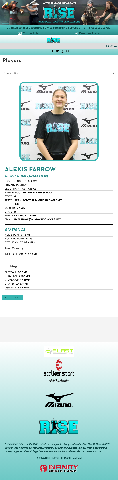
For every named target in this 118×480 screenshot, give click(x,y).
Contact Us (30, 33)
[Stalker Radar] (57, 372)
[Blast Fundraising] (57, 353)
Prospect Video (12, 297)
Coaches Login (89, 33)
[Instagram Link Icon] (62, 51)
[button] (109, 46)
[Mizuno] (57, 401)
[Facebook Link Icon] (52, 51)
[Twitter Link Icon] (57, 51)
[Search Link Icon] (67, 51)
